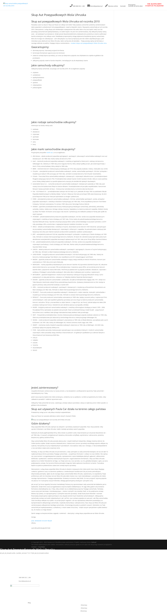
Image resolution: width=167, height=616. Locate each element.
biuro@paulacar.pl (96, 6)
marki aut (49, 152)
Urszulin (44, 521)
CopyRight (41, 547)
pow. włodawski (36, 521)
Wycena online (113, 6)
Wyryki (50, 521)
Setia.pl (93, 542)
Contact (34, 547)
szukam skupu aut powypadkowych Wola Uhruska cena (89, 43)
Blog (29, 603)
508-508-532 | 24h (78, 6)
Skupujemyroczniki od (135, 5)
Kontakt (123, 6)
